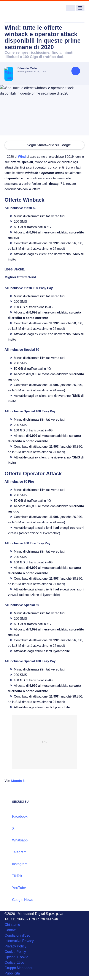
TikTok (17, 876)
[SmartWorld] (21, 8)
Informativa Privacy (19, 941)
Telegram (19, 852)
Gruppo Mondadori (19, 968)
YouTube (19, 888)
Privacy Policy (15, 946)
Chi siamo (12, 924)
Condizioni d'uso (17, 935)
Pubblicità (12, 973)
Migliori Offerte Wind (20, 277)
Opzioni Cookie (16, 957)
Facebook (19, 816)
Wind (22, 156)
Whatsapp (20, 840)
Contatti (10, 930)
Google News (22, 900)
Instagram (19, 864)
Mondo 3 (17, 781)
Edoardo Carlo (27, 68)
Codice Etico (14, 962)
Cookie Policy (15, 951)
